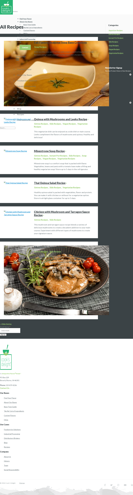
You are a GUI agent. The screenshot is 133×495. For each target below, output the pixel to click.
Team (6, 465)
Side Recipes (74, 155)
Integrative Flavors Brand (11, 373)
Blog (19, 109)
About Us (21, 103)
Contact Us (4, 388)
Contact (25, 47)
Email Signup (5, 327)
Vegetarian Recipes (116, 53)
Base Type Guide (29, 25)
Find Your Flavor (24, 69)
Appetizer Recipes (116, 30)
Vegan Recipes (114, 49)
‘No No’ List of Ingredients (32, 27)
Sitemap (22, 483)
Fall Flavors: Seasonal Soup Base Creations (60, 42)
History (7, 461)
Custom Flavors (29, 30)
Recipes (20, 114)
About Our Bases (26, 22)
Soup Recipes (40, 47)
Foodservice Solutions (27, 80)
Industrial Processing (27, 39)
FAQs (6, 420)
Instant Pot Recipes (116, 38)
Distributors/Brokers (26, 120)
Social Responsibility (11, 470)
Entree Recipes (114, 34)
